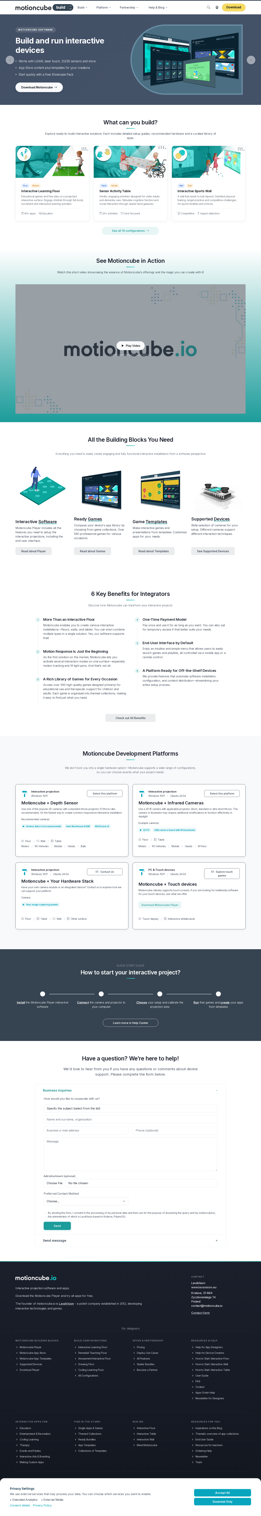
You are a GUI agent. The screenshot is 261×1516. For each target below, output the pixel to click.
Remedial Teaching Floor (92, 1352)
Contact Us (107, 871)
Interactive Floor (146, 1428)
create (225, 1002)
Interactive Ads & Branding (35, 1456)
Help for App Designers (208, 1347)
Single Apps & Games (90, 1428)
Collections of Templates (92, 1450)
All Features (143, 1358)
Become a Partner (147, 1369)
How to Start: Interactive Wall (211, 1364)
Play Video (133, 345)
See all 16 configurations (128, 230)
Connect (83, 1002)
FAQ (197, 1381)
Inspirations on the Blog (208, 1428)
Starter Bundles (145, 1364)
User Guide (201, 1375)
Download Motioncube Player (160, 904)
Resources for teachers (208, 1445)
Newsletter (201, 1456)
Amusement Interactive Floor (94, 1358)
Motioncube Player (30, 1347)
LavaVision (66, 1303)
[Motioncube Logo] (35, 1277)
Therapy (25, 1445)
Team (198, 1462)
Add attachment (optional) (59, 1176)
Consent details (20, 1505)
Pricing (141, 1347)
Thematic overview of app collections (217, 1433)
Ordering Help (203, 1450)
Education (25, 1428)
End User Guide (204, 1439)
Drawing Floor (86, 1364)
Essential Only (222, 1501)
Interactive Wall (145, 1439)
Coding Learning (29, 1439)
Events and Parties (30, 1450)
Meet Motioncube (147, 1445)
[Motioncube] (33, 7)
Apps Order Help (205, 1392)
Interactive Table (146, 1433)
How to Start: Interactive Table (212, 1369)
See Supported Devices (213, 551)
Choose (141, 1002)
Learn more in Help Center (130, 1023)
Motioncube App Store (33, 1352)
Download (233, 7)
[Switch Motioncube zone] (70, 7)
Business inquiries (57, 1090)
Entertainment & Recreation (35, 1433)
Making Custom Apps (32, 1462)
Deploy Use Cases (147, 1352)
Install (21, 1002)
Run (196, 1002)
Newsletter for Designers (209, 1398)
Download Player (29, 1369)
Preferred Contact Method (61, 1193)
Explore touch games (224, 873)
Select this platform (105, 793)
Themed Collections (89, 1433)
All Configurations (88, 1375)
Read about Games (92, 551)
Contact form (200, 1313)
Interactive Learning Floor (92, 1347)
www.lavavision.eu (203, 1287)
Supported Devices (31, 1364)
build (60, 7)
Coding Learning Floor (91, 1369)
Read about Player (33, 551)
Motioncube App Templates (35, 1358)
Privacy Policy (42, 1505)
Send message (54, 1240)
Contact (199, 1386)
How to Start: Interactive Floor (212, 1358)
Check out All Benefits (130, 718)
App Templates (87, 1445)
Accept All (222, 1493)
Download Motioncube (37, 87)
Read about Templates (153, 551)
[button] (83, 7)
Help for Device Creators (209, 1352)
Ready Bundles (87, 1439)
